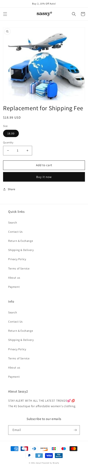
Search (12, 222)
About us (14, 277)
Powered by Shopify (50, 463)
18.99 (11, 133)
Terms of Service (19, 268)
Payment (14, 287)
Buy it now (44, 177)
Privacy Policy (17, 259)
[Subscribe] (75, 430)
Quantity (8, 142)
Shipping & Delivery (21, 250)
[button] (5, 14)
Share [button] (11, 189)
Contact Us (15, 231)
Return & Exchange (20, 241)
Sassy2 (38, 463)
